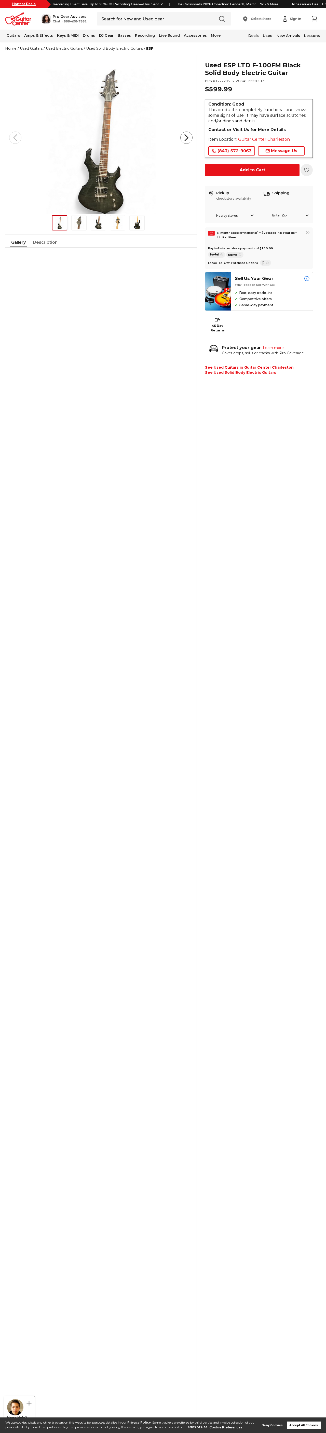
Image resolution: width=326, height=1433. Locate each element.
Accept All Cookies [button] (303, 1425)
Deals (253, 35)
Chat (56, 21)
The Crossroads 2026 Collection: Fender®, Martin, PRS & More (227, 4)
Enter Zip (279, 215)
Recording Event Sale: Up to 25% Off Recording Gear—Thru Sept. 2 (108, 4)
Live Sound (169, 35)
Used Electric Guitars (64, 48)
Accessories (195, 35)
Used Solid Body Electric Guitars (114, 48)
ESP (150, 48)
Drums (89, 35)
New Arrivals (288, 35)
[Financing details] (308, 232)
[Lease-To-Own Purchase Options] (265, 263)
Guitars (13, 35)
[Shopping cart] (314, 18)
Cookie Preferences (225, 1427)
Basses (124, 35)
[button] (64, 18)
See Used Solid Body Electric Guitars (240, 372)
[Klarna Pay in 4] (234, 255)
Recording (145, 35)
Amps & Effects (38, 35)
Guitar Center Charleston (264, 139)
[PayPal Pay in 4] (216, 255)
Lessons (312, 35)
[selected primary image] (101, 137)
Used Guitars (31, 48)
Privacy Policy (139, 1422)
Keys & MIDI (68, 35)
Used (268, 35)
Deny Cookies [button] (272, 1425)
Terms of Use (196, 1427)
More (216, 35)
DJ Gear (106, 35)
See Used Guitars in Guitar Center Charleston (249, 367)
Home (11, 48)
